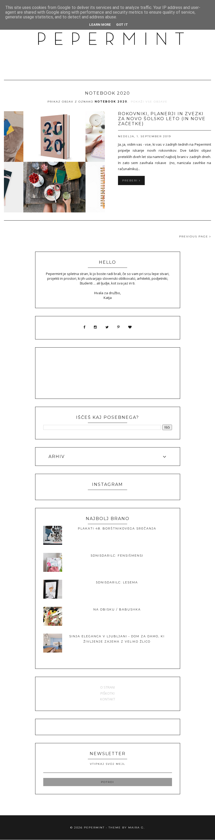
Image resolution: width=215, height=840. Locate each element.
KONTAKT (107, 699)
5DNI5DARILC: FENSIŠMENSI (117, 555)
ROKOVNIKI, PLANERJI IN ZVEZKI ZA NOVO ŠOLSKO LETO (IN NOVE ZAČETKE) (162, 118)
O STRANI (107, 687)
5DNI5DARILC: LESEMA (117, 582)
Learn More (100, 25)
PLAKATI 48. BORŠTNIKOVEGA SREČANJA (117, 528)
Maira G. (136, 827)
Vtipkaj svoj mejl (107, 764)
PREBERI (130, 180)
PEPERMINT (94, 827)
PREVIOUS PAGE (194, 236)
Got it (122, 25)
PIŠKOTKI (107, 693)
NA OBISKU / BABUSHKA (117, 609)
